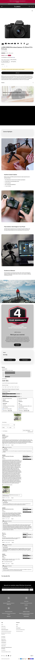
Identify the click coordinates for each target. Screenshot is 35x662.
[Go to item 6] (18, 43)
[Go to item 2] (5, 43)
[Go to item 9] (27, 43)
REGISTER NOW (26, 616)
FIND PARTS (9, 616)
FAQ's (2, 624)
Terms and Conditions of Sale (6, 651)
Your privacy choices (19, 631)
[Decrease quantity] (2, 66)
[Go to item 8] (24, 43)
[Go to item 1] (2, 43)
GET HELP (26, 604)
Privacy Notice (3, 642)
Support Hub (3, 626)
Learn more (22, 69)
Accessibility (3, 650)
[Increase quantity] (7, 66)
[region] (17, 25)
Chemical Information (4, 629)
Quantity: (2, 64)
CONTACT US (9, 604)
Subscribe (31, 589)
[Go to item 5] (15, 43)
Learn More (17, 344)
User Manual (10, 359)
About (17, 624)
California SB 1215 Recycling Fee (6, 631)
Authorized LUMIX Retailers (20, 629)
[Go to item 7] (21, 43)
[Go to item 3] (9, 43)
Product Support (25, 359)
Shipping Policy (3, 640)
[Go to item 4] (12, 43)
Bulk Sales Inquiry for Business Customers (6, 633)
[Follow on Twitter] (4, 655)
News (17, 626)
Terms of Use (3, 645)
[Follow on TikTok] (10, 655)
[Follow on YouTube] (8, 655)
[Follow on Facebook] (2, 655)
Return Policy (3, 639)
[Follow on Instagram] (6, 655)
